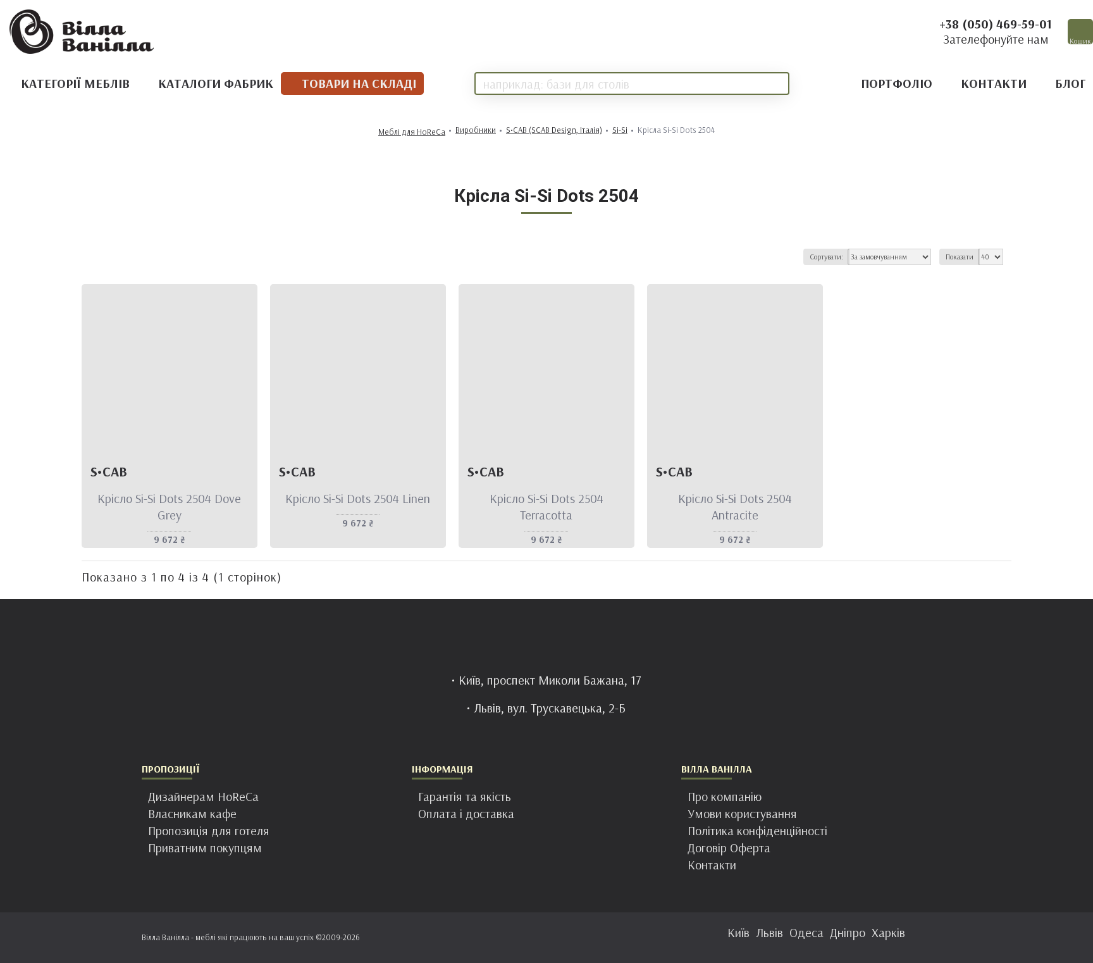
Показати (959, 256)
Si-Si (619, 130)
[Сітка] (92, 257)
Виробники (475, 130)
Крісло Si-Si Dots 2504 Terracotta (546, 506)
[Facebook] (508, 937)
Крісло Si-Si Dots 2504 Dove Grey (169, 506)
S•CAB (108, 471)
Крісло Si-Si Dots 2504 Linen (357, 498)
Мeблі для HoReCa (411, 132)
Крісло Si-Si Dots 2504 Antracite (735, 506)
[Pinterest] (559, 937)
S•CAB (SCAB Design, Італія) (554, 130)
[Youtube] (584, 937)
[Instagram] (533, 937)
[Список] (108, 257)
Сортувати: (826, 256)
